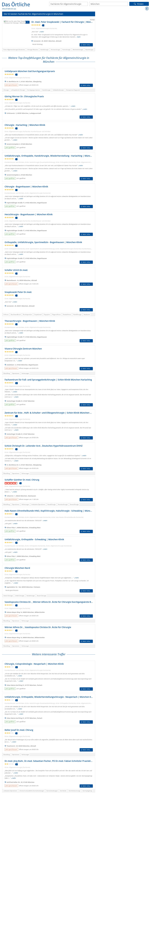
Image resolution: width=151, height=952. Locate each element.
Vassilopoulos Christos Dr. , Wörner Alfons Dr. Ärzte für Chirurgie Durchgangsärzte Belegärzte (53, 601)
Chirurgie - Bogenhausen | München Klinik (26, 186)
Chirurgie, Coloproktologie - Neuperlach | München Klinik (34, 663)
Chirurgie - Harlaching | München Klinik (25, 125)
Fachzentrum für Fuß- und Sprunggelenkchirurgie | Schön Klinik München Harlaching (48, 379)
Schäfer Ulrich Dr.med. (16, 270)
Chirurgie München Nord (17, 568)
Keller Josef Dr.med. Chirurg (19, 730)
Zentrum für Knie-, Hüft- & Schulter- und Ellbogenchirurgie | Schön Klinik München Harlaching (53, 412)
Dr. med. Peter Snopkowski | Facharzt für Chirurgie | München (63, 21)
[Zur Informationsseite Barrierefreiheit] (147, 9)
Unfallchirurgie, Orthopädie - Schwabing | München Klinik (34, 539)
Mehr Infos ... (87, 45)
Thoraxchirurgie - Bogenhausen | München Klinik (30, 320)
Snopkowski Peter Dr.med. (18, 292)
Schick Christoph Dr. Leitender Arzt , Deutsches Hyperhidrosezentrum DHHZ (43, 445)
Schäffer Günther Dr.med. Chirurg (22, 479)
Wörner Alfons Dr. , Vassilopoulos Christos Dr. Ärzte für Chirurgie (38, 627)
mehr (42, 32)
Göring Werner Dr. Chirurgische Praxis (24, 96)
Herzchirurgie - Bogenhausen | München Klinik (29, 214)
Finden (140, 4)
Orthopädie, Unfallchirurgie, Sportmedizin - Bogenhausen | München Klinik (43, 242)
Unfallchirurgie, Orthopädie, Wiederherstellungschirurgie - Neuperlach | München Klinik (50, 696)
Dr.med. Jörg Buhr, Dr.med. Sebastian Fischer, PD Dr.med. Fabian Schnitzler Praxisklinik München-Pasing (58, 761)
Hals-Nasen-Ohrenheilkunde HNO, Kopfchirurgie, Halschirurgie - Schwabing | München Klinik (52, 510)
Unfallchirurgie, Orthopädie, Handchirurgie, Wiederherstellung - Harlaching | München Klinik (52, 155)
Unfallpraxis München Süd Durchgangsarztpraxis (30, 71)
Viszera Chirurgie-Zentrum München (23, 348)
